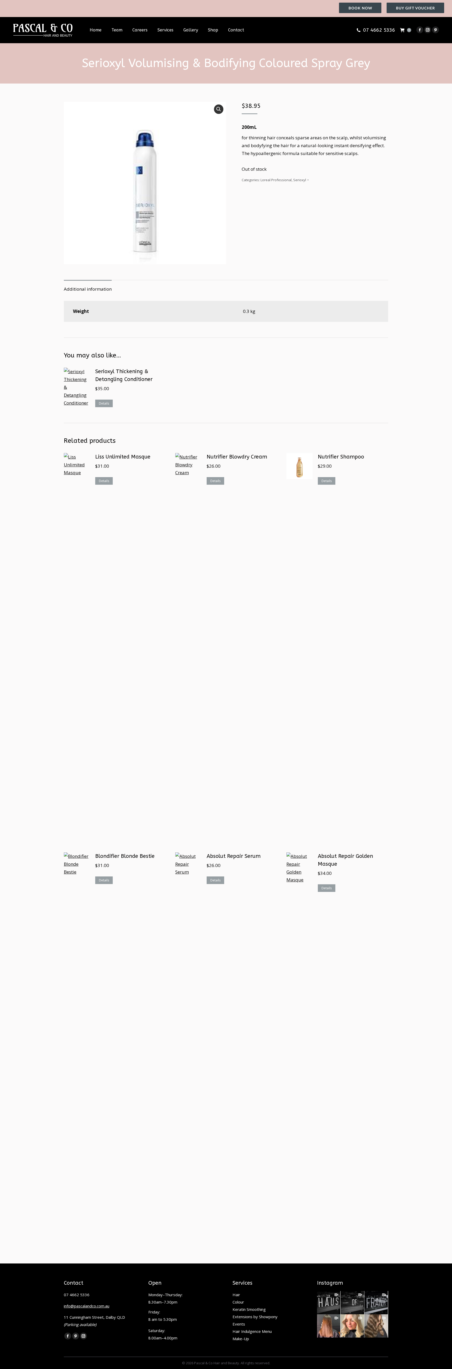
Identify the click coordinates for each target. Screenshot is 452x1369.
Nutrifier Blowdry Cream (237, 457)
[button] (218, 109)
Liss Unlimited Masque (122, 457)
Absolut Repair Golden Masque (345, 860)
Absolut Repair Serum (234, 856)
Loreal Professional (276, 180)
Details (104, 403)
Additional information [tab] (88, 289)
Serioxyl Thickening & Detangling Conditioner (123, 375)
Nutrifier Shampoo (341, 457)
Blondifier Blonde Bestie (125, 856)
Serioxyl (299, 180)
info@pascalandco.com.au (86, 1306)
